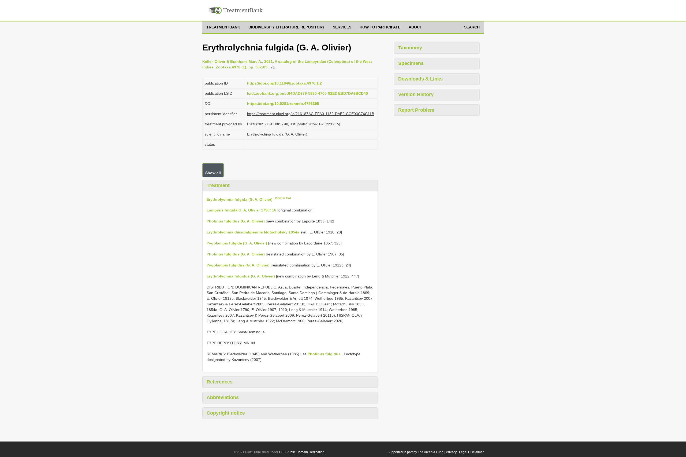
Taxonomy (410, 47)
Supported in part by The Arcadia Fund (415, 452)
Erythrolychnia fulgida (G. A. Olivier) (240, 199)
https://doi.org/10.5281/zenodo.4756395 (283, 103)
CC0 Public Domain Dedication (302, 452)
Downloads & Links (420, 79)
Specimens (411, 63)
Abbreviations (223, 397)
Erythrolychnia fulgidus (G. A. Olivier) (241, 276)
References (220, 382)
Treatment (218, 185)
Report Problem (416, 110)
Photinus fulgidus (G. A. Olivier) (236, 221)
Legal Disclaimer (471, 452)
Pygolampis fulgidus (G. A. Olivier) (238, 265)
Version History (416, 94)
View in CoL (283, 198)
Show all (213, 173)
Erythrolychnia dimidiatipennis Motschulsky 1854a (253, 232)
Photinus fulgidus (324, 354)
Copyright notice (226, 413)
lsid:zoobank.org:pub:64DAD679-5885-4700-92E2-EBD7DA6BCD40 (307, 93)
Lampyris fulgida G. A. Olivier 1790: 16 (241, 210)
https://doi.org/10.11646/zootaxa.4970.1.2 (284, 83)
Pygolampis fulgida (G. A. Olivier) (237, 243)
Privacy (451, 452)
